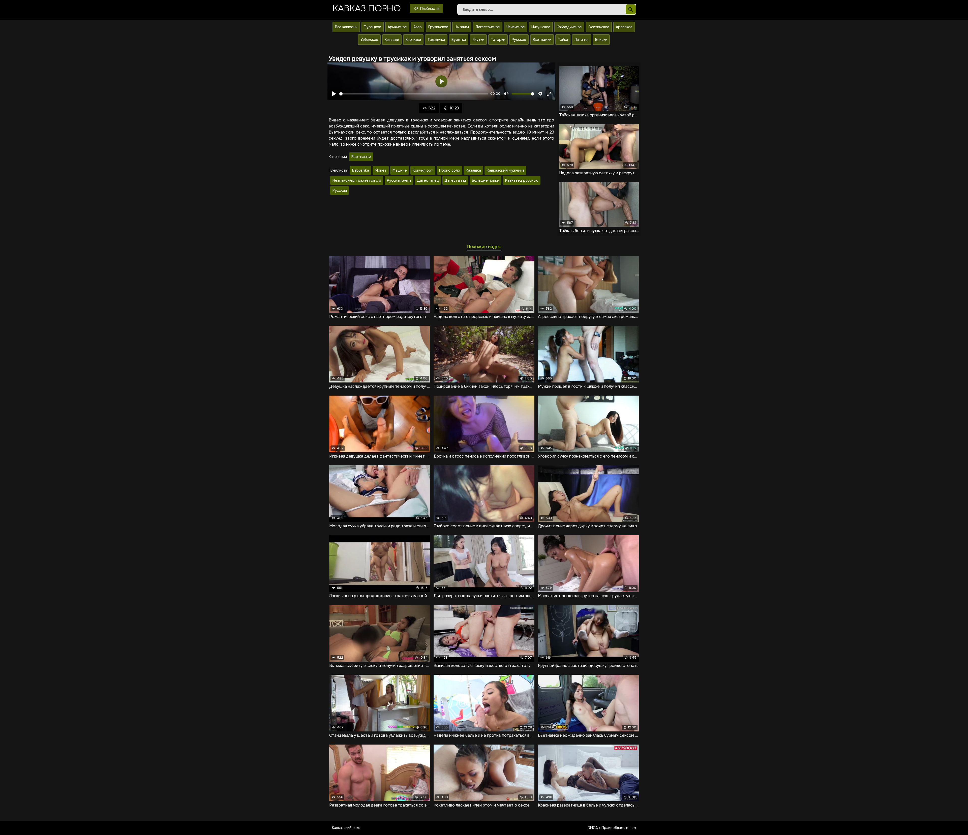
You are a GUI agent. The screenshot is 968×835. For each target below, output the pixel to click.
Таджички (436, 39)
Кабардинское (569, 27)
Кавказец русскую (521, 180)
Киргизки (413, 39)
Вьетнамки (542, 39)
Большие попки (485, 180)
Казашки (392, 39)
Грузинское (438, 27)
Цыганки (462, 27)
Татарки (498, 39)
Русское (519, 39)
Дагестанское (487, 27)
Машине (399, 170)
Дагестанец (428, 180)
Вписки (601, 39)
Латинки (581, 39)
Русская (339, 190)
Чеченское (515, 27)
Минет (381, 170)
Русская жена (399, 180)
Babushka (360, 170)
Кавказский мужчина (505, 170)
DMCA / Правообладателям (612, 827)
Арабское (624, 27)
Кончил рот (422, 170)
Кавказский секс (346, 827)
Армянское (397, 27)
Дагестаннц (455, 180)
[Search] (631, 9)
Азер (417, 27)
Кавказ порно (366, 8)
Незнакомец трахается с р (356, 180)
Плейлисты (429, 8)
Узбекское (369, 39)
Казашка (473, 170)
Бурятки (458, 39)
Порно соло (449, 170)
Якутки (478, 39)
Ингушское (540, 27)
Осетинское (598, 27)
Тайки (563, 39)
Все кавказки (346, 27)
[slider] (413, 93)
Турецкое (372, 27)
